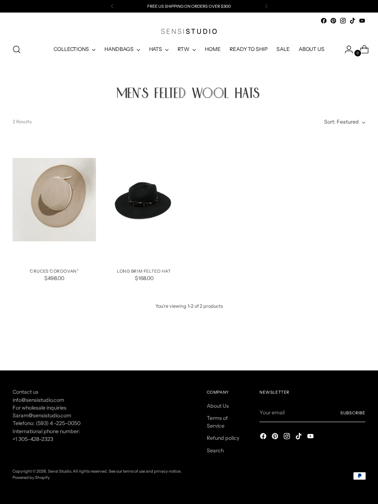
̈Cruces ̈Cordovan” (54, 271)
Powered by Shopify (31, 477)
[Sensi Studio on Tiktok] (352, 20)
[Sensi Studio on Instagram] (343, 20)
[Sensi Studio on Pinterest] (333, 20)
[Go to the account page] (346, 49)
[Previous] (112, 6)
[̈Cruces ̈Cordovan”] (54, 199)
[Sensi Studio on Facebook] (323, 20)
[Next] (266, 6)
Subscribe (352, 412)
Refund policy (223, 438)
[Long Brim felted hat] (144, 199)
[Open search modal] (16, 49)
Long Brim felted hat (144, 271)
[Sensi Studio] (189, 31)
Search (215, 450)
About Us (218, 406)
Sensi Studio (59, 471)
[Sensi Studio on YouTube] (362, 20)
